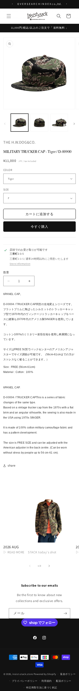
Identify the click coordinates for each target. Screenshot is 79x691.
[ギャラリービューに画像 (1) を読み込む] (19, 122)
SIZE (6, 189)
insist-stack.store (22, 674)
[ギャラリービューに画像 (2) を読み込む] (39, 122)
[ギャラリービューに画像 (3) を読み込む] (59, 122)
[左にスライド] (5, 124)
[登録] (65, 613)
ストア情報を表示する (20, 263)
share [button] (12, 465)
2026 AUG (11, 547)
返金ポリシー (67, 674)
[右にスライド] (74, 124)
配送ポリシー (63, 680)
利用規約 (46, 680)
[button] (9, 16)
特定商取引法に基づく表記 (41, 687)
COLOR (7, 170)
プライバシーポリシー (25, 680)
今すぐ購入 (39, 226)
